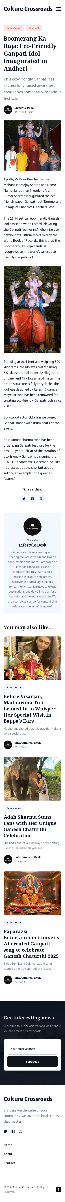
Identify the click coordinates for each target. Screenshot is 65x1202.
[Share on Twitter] (23, 498)
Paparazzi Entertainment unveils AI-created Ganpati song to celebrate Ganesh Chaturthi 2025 (31, 943)
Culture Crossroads (28, 9)
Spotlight (34, 28)
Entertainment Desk (27, 742)
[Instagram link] (20, 1131)
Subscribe (32, 1062)
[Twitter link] (6, 1131)
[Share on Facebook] (32, 498)
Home (8, 1145)
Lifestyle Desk (24, 107)
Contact (9, 1163)
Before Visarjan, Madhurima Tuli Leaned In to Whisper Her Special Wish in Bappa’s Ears (30, 708)
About (8, 1154)
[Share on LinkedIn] (41, 498)
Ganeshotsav (13, 28)
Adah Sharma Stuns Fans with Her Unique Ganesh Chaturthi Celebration (30, 826)
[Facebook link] (13, 1131)
